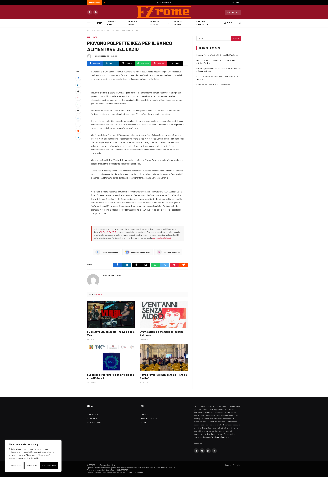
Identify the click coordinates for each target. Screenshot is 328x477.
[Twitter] (78, 117)
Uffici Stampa (94, 2)
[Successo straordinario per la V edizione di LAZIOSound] (111, 357)
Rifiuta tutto (32, 465)
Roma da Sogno (178, 23)
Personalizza (16, 465)
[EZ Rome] (164, 12)
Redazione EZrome (102, 56)
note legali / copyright (95, 422)
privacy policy (92, 414)
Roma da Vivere (132, 23)
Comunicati (92, 37)
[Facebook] (78, 78)
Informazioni (236, 465)
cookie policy (92, 418)
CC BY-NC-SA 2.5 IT (108, 232)
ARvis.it (112, 465)
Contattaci (233, 12)
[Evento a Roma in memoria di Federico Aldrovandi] (164, 314)
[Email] (78, 111)
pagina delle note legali (161, 238)
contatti (144, 422)
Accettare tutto (49, 465)
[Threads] (78, 91)
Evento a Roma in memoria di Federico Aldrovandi (162, 333)
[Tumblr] (78, 124)
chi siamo (235, 3)
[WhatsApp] (78, 104)
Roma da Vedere (154, 23)
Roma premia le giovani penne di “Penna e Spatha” (163, 376)
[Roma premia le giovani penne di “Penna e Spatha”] (164, 357)
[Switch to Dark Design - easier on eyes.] (105, 2)
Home (99, 23)
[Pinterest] (78, 98)
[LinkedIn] (78, 84)
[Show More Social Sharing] (185, 63)
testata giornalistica (149, 418)
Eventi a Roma (111, 23)
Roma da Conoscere (202, 23)
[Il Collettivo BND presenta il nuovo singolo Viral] (111, 314)
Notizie (228, 23)
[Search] (239, 23)
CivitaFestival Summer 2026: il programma (213, 84)
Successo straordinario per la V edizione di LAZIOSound (110, 376)
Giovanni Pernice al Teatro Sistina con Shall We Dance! (217, 55)
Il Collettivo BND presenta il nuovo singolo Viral (111, 333)
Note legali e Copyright (220, 437)
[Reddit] (78, 130)
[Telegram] (78, 137)
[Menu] (88, 23)
